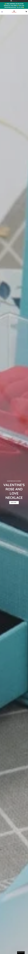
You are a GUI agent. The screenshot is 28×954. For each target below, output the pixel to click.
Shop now (13, 502)
